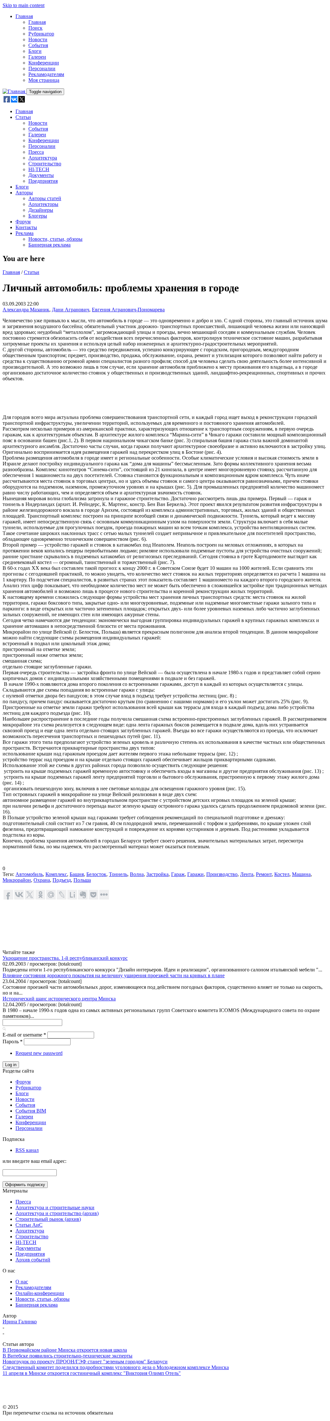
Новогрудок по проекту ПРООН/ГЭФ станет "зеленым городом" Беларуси (85, 1361)
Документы (41, 175)
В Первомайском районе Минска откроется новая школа (65, 1350)
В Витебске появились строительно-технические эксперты (67, 1355)
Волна (137, 874)
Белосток (96, 874)
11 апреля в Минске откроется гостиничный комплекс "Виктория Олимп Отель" (92, 1373)
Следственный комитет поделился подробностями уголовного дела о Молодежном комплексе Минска (116, 1367)
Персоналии (41, 68)
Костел (281, 874)
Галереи (37, 57)
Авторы (24, 192)
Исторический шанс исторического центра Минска (59, 998)
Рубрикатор (41, 33)
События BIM (30, 1111)
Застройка (157, 874)
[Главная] (14, 91)
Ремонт (264, 874)
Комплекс (56, 874)
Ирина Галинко (20, 1321)
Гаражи (195, 874)
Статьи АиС (29, 1225)
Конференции (43, 62)
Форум (23, 221)
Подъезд (62, 880)
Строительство (44, 163)
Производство (222, 874)
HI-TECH (38, 169)
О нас (21, 1281)
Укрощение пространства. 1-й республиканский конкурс (65, 958)
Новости (37, 39)
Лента (246, 874)
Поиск (35, 28)
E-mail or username (24, 1034)
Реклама (24, 233)
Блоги (35, 51)
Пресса (36, 152)
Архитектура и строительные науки (54, 1207)
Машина (301, 874)
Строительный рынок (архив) (48, 1219)
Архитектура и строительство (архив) (57, 1213)
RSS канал (27, 1150)
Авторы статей (44, 198)
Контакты (26, 227)
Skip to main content (23, 5)
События (38, 45)
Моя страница (43, 80)
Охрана (42, 880)
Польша (82, 880)
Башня (77, 874)
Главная (24, 16)
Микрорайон (17, 880)
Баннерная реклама (49, 245)
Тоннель (118, 874)
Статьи (23, 117)
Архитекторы (43, 204)
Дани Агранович (70, 309)
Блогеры (37, 216)
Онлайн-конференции (39, 1293)
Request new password (39, 1053)
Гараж (178, 874)
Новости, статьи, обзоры (55, 239)
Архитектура (42, 158)
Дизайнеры (40, 210)
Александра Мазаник (26, 309)
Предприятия (43, 181)
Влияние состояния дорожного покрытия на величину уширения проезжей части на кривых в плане (114, 975)
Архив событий (32, 1259)
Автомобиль (29, 874)
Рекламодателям (46, 74)
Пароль (13, 1041)
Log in (10, 1064)
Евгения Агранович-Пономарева (128, 309)
